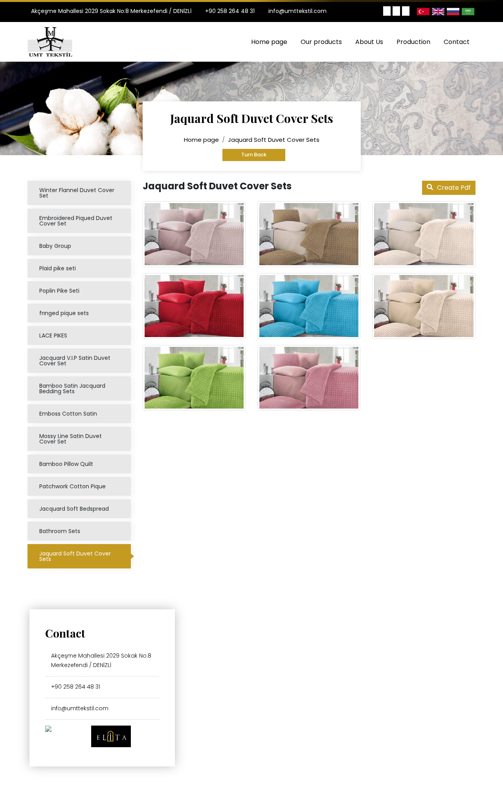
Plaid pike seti (57, 268)
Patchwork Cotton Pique (72, 486)
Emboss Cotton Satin (68, 414)
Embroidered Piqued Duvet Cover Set (75, 220)
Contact (457, 41)
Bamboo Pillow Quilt (66, 464)
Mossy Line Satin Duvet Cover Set (70, 438)
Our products (321, 41)
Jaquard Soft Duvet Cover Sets (75, 556)
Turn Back (253, 154)
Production (413, 41)
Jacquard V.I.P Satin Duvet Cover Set (74, 360)
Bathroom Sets (59, 531)
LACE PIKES (53, 335)
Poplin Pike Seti (59, 291)
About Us (369, 41)
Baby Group (55, 246)
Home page (269, 41)
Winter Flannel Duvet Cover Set (76, 193)
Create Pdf (454, 187)
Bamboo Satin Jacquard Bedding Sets (72, 388)
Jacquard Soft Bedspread (74, 509)
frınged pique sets (64, 313)
